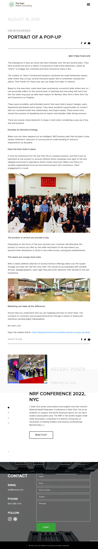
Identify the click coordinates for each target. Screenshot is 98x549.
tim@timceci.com (15, 490)
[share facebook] (81, 43)
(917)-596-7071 (14, 504)
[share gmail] (89, 43)
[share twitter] (85, 43)
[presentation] (8, 451)
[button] (8, 407)
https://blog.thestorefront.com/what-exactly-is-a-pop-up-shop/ (60, 332)
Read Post (41, 435)
